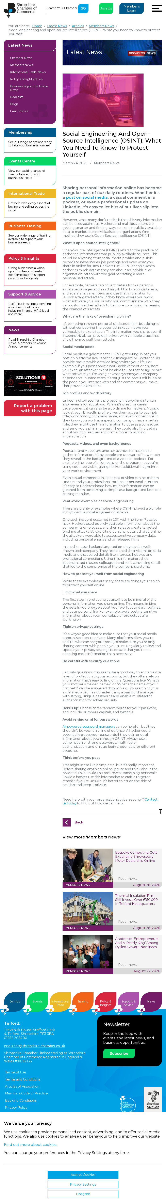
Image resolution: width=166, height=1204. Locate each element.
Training (83, 1001)
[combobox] (62, 8)
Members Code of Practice (26, 1093)
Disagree (83, 1194)
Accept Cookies (83, 1175)
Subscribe (119, 1053)
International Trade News (28, 72)
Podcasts (16, 97)
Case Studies (19, 111)
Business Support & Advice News (29, 88)
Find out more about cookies (30, 1144)
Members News (21, 65)
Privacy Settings (83, 1184)
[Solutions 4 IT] (30, 383)
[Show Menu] (157, 7)
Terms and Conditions (22, 1079)
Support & (128, 1003)
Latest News (20, 45)
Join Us (106, 8)
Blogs (14, 104)
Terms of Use (15, 1072)
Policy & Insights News (26, 79)
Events (38, 1001)
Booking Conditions (20, 1100)
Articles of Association (22, 1086)
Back (79, 822)
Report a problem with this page (33, 408)
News (151, 1001)
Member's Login (132, 8)
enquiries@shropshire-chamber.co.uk (34, 1046)
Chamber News (21, 58)
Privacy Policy (16, 1107)
